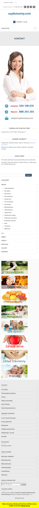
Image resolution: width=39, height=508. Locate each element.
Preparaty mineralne (10, 218)
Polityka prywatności (8, 429)
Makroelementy (6, 464)
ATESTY (4, 240)
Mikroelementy (6, 460)
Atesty (3, 397)
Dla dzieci (7, 191)
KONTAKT (4, 251)
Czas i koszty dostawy (8, 418)
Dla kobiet (7, 193)
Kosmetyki (7, 204)
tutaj (31, 494)
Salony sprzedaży (7, 400)
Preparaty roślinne (10, 220)
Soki (5, 223)
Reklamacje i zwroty (7, 433)
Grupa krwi (7, 199)
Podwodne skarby (10, 215)
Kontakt (3, 436)
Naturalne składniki (7, 456)
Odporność (7, 212)
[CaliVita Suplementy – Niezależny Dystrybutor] (19, 13)
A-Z (2, 233)
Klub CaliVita (5, 404)
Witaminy (7, 228)
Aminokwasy (5, 471)
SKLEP (3, 184)
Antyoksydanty (9, 188)
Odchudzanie (8, 210)
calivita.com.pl (25, 505)
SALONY (4, 248)
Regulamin (4, 425)
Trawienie (7, 226)
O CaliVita (4, 389)
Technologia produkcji (8, 393)
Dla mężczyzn (8, 196)
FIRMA (3, 237)
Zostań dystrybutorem (8, 408)
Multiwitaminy (8, 207)
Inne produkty (8, 201)
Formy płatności (6, 421)
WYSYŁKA (4, 244)
